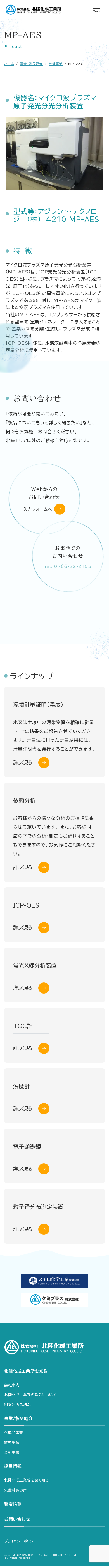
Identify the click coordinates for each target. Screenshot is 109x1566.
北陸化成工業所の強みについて (30, 1395)
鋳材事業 (11, 1442)
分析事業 (11, 1452)
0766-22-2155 (67, 566)
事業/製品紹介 (18, 1418)
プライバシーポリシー (20, 1541)
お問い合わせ (17, 1519)
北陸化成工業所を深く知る (26, 1480)
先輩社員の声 (15, 1490)
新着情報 (13, 1504)
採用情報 (13, 1466)
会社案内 (11, 1385)
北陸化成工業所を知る (26, 1371)
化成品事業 (13, 1433)
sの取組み (17, 1405)
